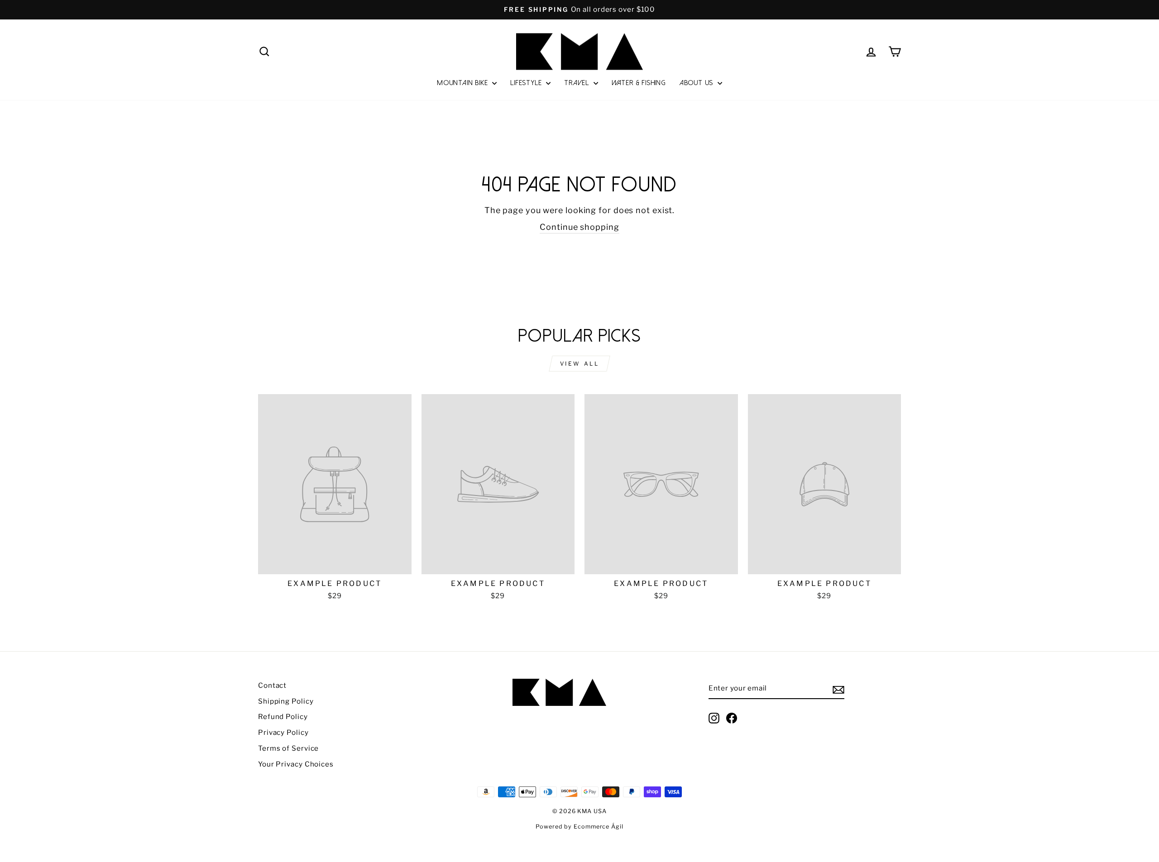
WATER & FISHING (639, 82)
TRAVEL (577, 82)
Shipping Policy (286, 701)
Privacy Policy (283, 732)
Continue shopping (579, 227)
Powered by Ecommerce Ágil (579, 826)
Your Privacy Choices (296, 764)
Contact (272, 685)
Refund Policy (283, 716)
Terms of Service (288, 748)
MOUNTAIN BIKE (463, 82)
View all (579, 363)
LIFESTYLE (527, 82)
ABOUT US (697, 82)
